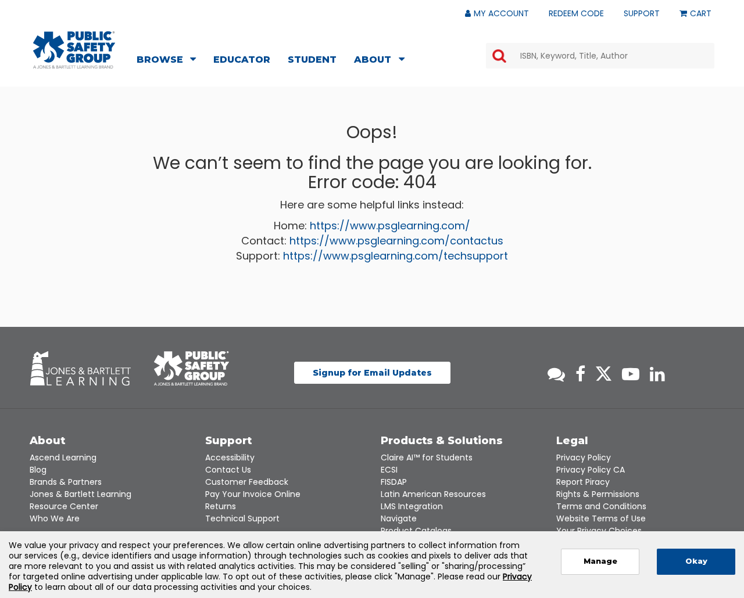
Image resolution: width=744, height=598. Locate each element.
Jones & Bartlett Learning (80, 494)
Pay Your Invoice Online (253, 494)
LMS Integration (412, 506)
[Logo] (74, 50)
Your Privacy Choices (599, 530)
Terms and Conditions (601, 506)
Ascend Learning (63, 457)
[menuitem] (169, 61)
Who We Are (55, 518)
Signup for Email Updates (372, 373)
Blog (38, 469)
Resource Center (64, 506)
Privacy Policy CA (590, 469)
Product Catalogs (416, 530)
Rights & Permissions (597, 494)
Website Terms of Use (601, 518)
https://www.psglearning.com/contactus (396, 240)
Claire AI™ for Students (427, 457)
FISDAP (394, 482)
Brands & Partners (66, 482)
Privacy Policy (583, 457)
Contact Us (228, 469)
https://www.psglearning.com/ (390, 225)
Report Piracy (583, 482)
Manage (600, 561)
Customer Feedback (246, 482)
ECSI (389, 469)
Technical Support (242, 518)
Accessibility (230, 457)
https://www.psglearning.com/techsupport (395, 255)
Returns (220, 506)
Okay (696, 561)
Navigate (399, 518)
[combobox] (600, 56)
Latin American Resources (433, 494)
